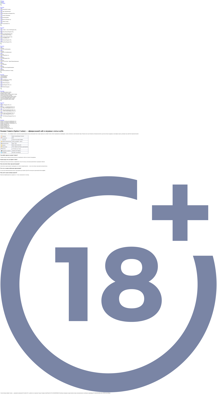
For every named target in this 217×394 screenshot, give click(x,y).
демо (1, 8)
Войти (4, 3)
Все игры (2, 7)
